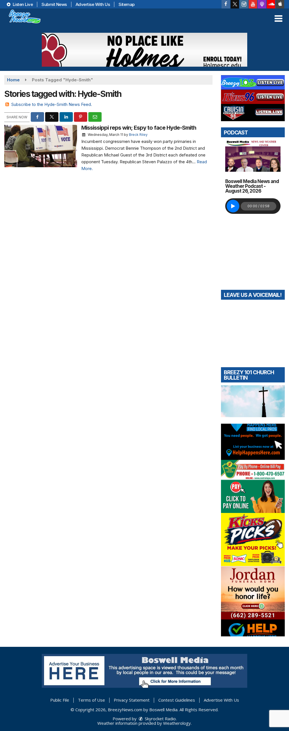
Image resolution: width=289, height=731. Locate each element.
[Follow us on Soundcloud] (271, 4)
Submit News (54, 4)
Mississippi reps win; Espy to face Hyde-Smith (138, 127)
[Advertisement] (144, 50)
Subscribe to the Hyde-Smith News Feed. (51, 104)
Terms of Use (91, 700)
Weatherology (177, 723)
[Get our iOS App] (280, 4)
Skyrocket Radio (160, 718)
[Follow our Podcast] (262, 4)
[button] (278, 18)
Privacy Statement (132, 700)
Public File (59, 700)
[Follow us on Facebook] (226, 4)
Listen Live (22, 4)
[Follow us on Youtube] (253, 4)
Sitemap (127, 4)
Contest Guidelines (176, 700)
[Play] (233, 206)
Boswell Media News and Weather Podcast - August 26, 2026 (252, 186)
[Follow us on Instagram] (244, 4)
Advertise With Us (93, 4)
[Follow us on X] (235, 4)
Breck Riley (138, 134)
